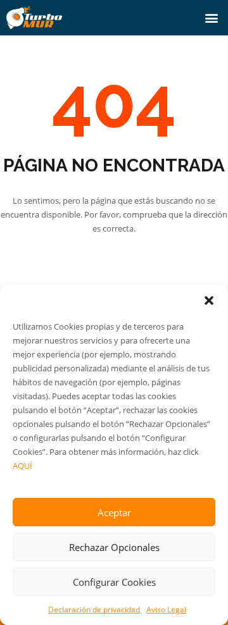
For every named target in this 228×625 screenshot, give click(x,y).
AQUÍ (22, 465)
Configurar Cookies (114, 582)
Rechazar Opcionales (114, 547)
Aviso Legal (166, 609)
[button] (209, 300)
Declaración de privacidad (94, 609)
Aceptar (114, 512)
